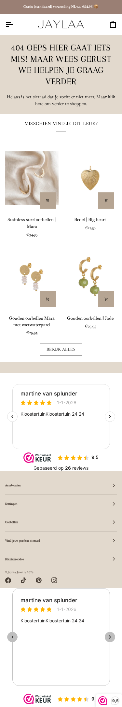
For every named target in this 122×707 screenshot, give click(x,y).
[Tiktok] (23, 580)
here (39, 103)
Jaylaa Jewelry (17, 572)
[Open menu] (15, 24)
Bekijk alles (61, 349)
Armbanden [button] (12, 485)
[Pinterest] (39, 580)
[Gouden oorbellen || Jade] (90, 276)
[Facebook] (8, 580)
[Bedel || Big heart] (90, 178)
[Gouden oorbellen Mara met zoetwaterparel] (32, 276)
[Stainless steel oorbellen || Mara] (32, 178)
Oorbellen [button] (11, 522)
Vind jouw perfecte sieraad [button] (22, 540)
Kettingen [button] (11, 504)
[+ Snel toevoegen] (48, 200)
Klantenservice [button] (14, 559)
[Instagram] (54, 580)
